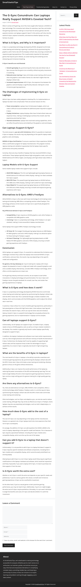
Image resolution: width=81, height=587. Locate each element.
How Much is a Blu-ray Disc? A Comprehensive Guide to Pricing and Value (68, 47)
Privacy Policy (73, 7)
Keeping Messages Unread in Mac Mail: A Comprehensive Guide (68, 63)
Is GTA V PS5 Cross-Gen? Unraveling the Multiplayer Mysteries (67, 31)
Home (18, 7)
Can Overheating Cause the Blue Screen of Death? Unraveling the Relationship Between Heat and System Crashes (67, 81)
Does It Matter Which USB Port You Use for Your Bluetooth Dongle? (68, 55)
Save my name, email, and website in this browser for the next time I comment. (28, 540)
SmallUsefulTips (10, 2)
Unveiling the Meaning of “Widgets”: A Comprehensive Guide (68, 71)
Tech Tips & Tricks (28, 7)
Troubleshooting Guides (42, 7)
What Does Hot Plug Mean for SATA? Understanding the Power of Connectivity (68, 39)
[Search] (76, 15)
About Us (54, 7)
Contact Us (64, 7)
